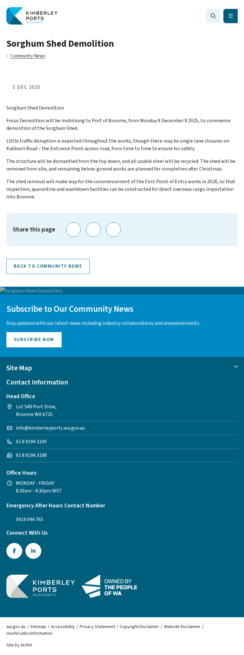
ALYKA (26, 645)
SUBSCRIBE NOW (34, 339)
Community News (27, 56)
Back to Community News (48, 266)
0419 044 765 (29, 519)
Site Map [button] (19, 368)
